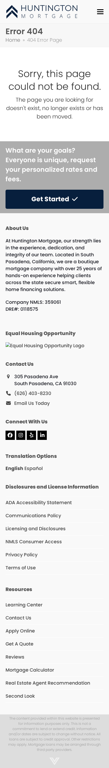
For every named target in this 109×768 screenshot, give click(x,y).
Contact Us (18, 618)
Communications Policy (33, 515)
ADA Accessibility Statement (39, 502)
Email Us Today (32, 403)
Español (33, 468)
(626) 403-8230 (32, 393)
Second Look (20, 696)
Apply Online (20, 631)
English (14, 468)
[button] (100, 11)
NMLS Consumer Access (34, 541)
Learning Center (24, 604)
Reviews (15, 657)
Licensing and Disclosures (36, 528)
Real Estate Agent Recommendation (48, 683)
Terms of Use (21, 567)
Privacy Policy (21, 554)
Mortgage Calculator (30, 670)
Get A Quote (19, 644)
